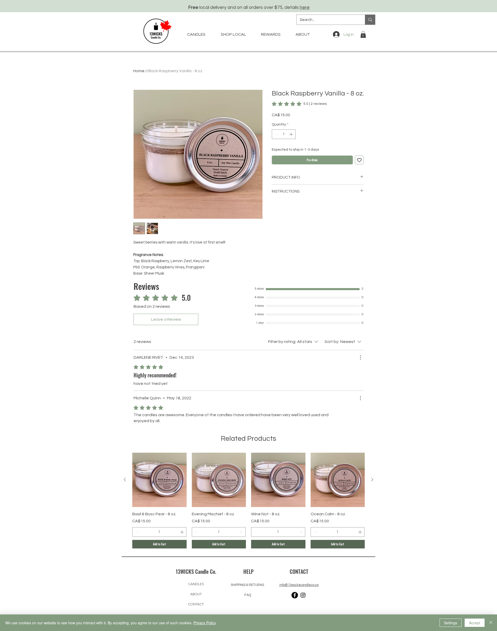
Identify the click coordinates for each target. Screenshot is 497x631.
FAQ (247, 595)
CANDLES (196, 584)
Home (138, 71)
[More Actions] (360, 357)
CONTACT (196, 604)
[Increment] (291, 134)
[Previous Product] (125, 479)
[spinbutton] (283, 134)
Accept (474, 622)
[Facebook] (294, 595)
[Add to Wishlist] (359, 160)
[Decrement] (276, 134)
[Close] (491, 623)
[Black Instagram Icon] (303, 595)
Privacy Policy (204, 622)
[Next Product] (372, 479)
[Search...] (370, 20)
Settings (450, 622)
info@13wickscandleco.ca (299, 585)
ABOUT (196, 594)
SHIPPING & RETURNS (247, 585)
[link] (299, 103)
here (305, 7)
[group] (248, 500)
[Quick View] (159, 480)
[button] (363, 34)
